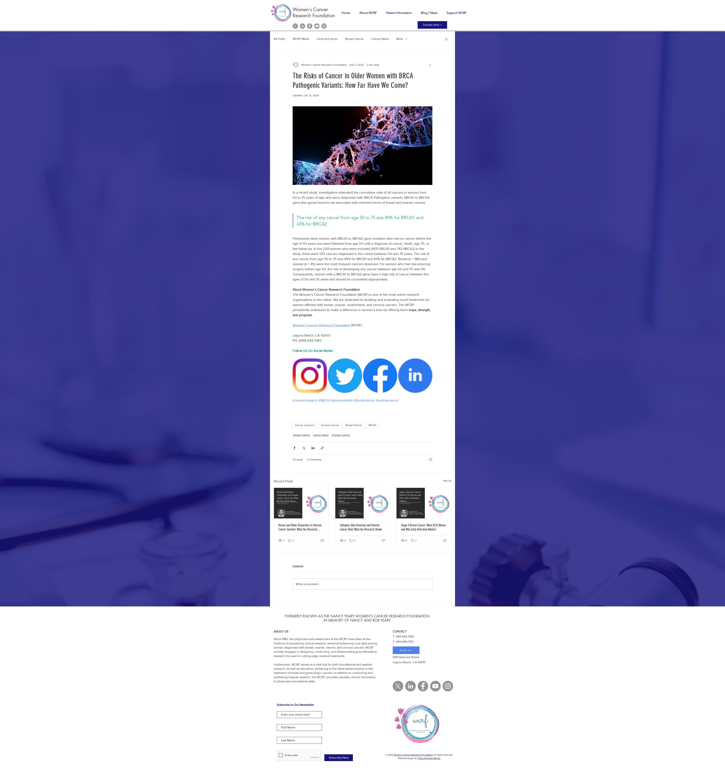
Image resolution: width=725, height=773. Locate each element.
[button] (446, 38)
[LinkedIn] (302, 26)
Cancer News (380, 38)
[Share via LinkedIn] (313, 448)
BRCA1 (372, 425)
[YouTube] (316, 26)
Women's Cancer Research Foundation (413, 755)
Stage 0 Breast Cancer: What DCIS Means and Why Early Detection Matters (423, 527)
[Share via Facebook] (294, 448)
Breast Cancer (354, 38)
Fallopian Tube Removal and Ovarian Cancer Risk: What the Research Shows (361, 527)
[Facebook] (309, 26)
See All (447, 480)
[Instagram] (324, 26)
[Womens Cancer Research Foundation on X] (295, 26)
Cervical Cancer (327, 38)
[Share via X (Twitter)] (303, 448)
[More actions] (430, 65)
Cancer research (305, 425)
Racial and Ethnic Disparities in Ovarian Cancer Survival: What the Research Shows (300, 527)
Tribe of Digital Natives (428, 758)
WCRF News (301, 38)
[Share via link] (322, 448)
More (399, 38)
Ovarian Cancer (330, 425)
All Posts (279, 38)
